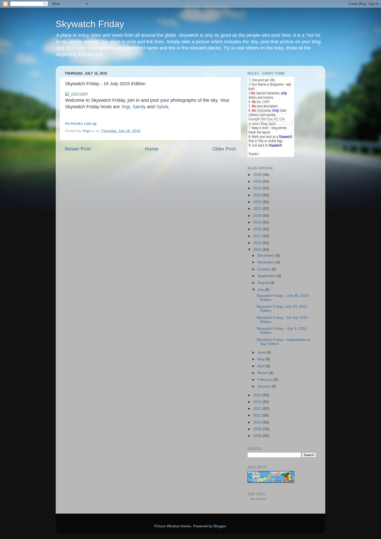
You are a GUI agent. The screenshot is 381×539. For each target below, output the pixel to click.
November (266, 262)
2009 (258, 429)
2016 (258, 243)
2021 (258, 209)
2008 (258, 436)
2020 (258, 216)
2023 (258, 195)
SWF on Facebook (258, 499)
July (261, 290)
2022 (258, 202)
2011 (257, 415)
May (261, 359)
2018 (258, 229)
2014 (258, 395)
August (263, 283)
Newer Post (78, 149)
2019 (258, 222)
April (261, 366)
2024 (258, 188)
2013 (258, 402)
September (267, 276)
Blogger (220, 526)
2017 (258, 236)
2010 (258, 422)
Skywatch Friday (90, 24)
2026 (258, 175)
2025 (258, 181)
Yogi (125, 106)
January (264, 386)
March (263, 373)
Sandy (139, 106)
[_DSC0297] (76, 94)
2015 (258, 249)
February (265, 380)
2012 (258, 409)
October (264, 269)
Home (151, 149)
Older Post (224, 149)
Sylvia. (163, 106)
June (261, 352)
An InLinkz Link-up (80, 123)
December (266, 255)
